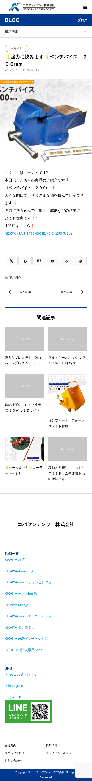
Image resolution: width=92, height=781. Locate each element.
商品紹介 (16, 48)
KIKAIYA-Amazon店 (19, 571)
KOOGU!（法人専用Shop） (25, 650)
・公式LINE (13, 697)
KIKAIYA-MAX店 (17, 605)
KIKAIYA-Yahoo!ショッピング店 (28, 582)
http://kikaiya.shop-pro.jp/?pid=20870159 (39, 233)
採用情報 (51, 745)
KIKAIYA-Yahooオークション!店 (28, 616)
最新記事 (11, 32)
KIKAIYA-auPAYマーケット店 (26, 638)
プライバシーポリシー (60, 753)
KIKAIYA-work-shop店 (21, 593)
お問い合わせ (13, 760)
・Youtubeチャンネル (21, 674)
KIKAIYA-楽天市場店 (20, 627)
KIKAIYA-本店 (15, 560)
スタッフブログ (15, 753)
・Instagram (14, 686)
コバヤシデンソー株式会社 (46, 524)
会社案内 (10, 745)
